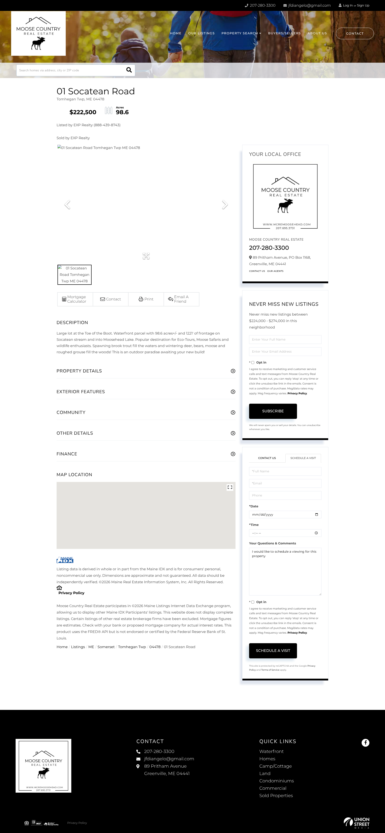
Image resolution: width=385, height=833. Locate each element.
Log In (347, 5)
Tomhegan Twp (132, 647)
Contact (355, 33)
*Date (253, 506)
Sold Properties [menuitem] (276, 795)
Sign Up (363, 5)
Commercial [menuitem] (273, 788)
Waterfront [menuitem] (271, 751)
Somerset (106, 647)
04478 (154, 647)
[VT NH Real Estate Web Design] (356, 823)
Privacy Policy (71, 593)
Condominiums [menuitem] (276, 781)
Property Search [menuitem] (239, 33)
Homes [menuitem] (267, 759)
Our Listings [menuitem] (201, 33)
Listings (78, 647)
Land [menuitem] (264, 773)
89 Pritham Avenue (167, 770)
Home (62, 647)
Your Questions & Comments (272, 543)
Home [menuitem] (176, 33)
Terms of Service (270, 669)
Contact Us (257, 271)
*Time (254, 525)
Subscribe (273, 411)
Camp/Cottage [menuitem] (275, 766)
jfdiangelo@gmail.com (309, 5)
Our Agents (275, 271)
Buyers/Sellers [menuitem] (284, 33)
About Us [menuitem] (317, 33)
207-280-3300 (262, 5)
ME (91, 647)
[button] (129, 70)
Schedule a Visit (303, 458)
